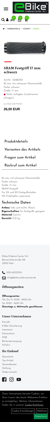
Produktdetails (16, 141)
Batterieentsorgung (12, 341)
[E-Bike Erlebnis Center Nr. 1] (31, 7)
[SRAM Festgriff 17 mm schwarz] (25, 48)
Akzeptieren (41, 416)
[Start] (3, 29)
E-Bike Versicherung (12, 326)
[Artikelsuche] (3, 20)
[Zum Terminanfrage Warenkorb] (19, 21)
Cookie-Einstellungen (23, 411)
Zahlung (6, 368)
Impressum (7, 329)
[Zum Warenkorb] (26, 21)
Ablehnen (42, 411)
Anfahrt (6, 345)
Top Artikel (7, 360)
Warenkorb (7, 357)
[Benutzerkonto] (8, 20)
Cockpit (26, 29)
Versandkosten (9, 364)
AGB (4, 337)
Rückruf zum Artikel (20, 165)
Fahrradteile (13, 29)
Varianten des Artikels (22, 150)
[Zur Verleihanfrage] (12, 21)
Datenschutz (8, 333)
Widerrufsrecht (9, 372)
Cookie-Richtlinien (34, 405)
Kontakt (6, 322)
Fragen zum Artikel (20, 157)
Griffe (36, 29)
